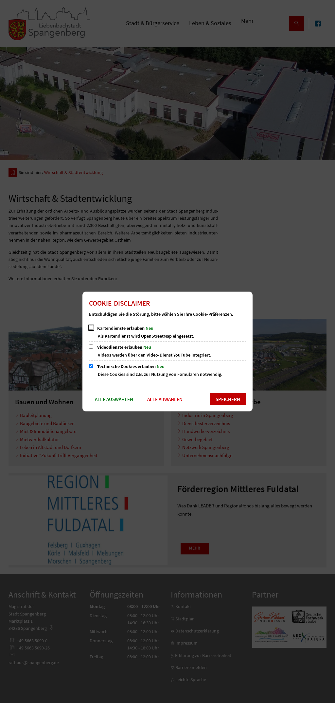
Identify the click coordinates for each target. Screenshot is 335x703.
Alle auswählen (114, 399)
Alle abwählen (165, 399)
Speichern (228, 399)
